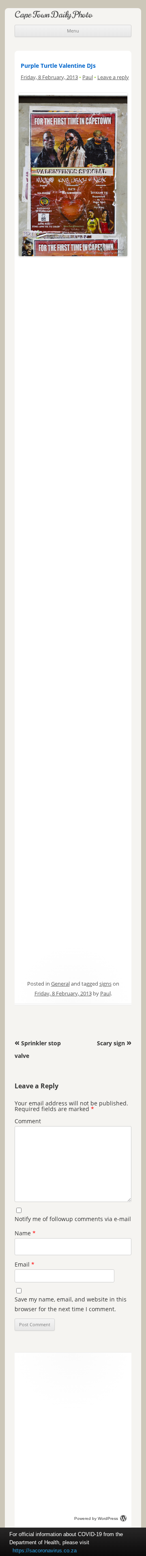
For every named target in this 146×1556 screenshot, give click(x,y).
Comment (28, 1121)
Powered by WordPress (96, 1518)
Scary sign (114, 1043)
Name (25, 1233)
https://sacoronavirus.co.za (45, 1550)
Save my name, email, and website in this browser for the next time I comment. (71, 1304)
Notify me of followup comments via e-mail (73, 1219)
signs (105, 983)
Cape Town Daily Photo (53, 14)
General (60, 983)
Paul (87, 77)
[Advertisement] (73, 332)
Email (24, 1264)
